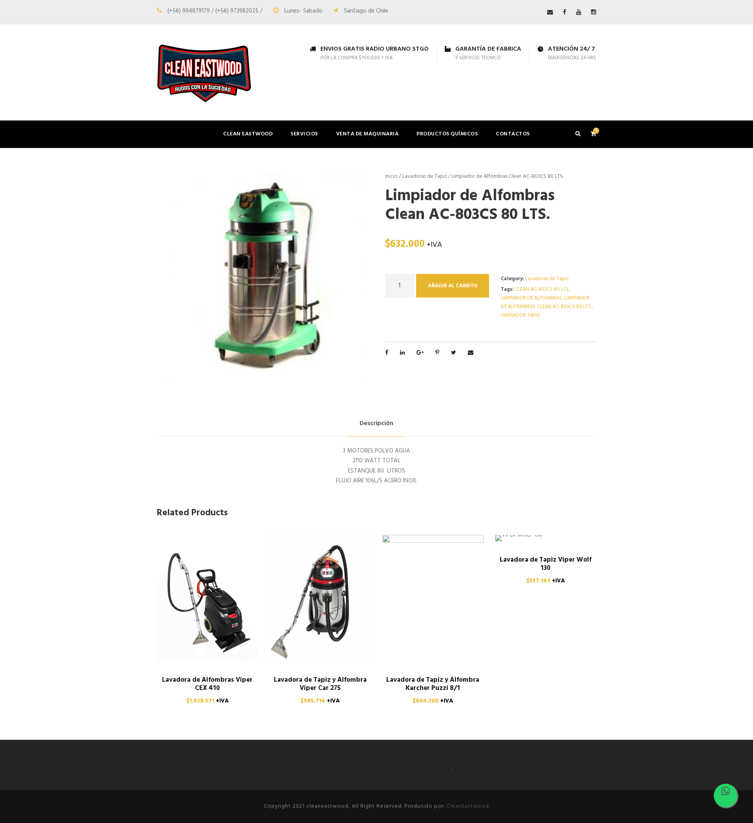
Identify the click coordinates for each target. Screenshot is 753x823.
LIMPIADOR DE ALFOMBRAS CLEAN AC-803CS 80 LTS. (546, 302)
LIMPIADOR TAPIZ (520, 315)
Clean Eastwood (248, 134)
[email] (550, 12)
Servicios (304, 134)
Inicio (391, 176)
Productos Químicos (447, 134)
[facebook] (564, 12)
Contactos (513, 134)
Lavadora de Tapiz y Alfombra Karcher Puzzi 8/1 (432, 684)
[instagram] (593, 12)
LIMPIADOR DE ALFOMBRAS (531, 298)
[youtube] (578, 12)
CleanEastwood (468, 806)
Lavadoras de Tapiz (424, 176)
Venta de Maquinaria (367, 134)
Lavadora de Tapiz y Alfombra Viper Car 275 (320, 684)
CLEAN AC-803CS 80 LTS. (542, 289)
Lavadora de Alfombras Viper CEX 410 (207, 684)
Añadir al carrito (452, 286)
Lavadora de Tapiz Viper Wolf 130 (545, 564)
